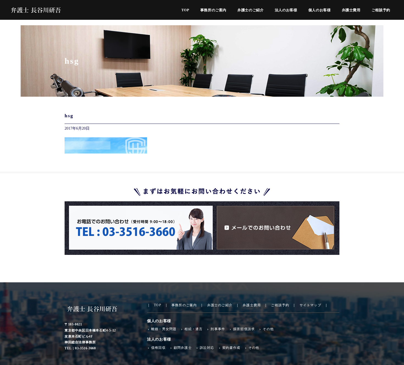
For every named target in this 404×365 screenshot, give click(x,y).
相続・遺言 (193, 329)
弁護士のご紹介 (250, 10)
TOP (185, 10)
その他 (268, 329)
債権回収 (158, 348)
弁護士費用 (351, 10)
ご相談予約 (381, 10)
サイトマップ (310, 305)
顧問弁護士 (183, 348)
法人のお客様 (286, 10)
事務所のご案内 (213, 10)
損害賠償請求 (244, 329)
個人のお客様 (319, 10)
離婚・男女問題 (163, 329)
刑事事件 (218, 329)
